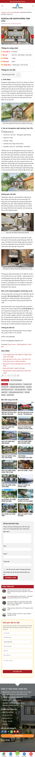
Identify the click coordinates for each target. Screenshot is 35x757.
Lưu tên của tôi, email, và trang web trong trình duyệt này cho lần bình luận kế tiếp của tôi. (16, 572)
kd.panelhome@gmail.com (14, 700)
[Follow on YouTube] (17, 731)
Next (32, 36)
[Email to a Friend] (11, 375)
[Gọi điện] (17, 753)
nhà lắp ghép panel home (16, 392)
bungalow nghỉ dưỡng (16, 384)
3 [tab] (17, 42)
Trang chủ (4, 12)
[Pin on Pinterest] (15, 375)
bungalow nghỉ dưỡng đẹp (17, 387)
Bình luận (6, 531)
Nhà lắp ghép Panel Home (17, 703)
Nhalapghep (17, 23)
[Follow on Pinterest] (14, 731)
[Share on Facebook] (5, 375)
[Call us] (11, 731)
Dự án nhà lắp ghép (13, 12)
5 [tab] (19, 42)
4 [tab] (18, 42)
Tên (4, 546)
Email (5, 554)
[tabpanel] (17, 35)
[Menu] (2, 6)
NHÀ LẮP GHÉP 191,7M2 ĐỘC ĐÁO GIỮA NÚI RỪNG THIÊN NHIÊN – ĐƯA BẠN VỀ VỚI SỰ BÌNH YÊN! (19, 603)
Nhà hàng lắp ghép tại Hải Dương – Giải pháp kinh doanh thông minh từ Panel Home (19, 597)
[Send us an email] (8, 731)
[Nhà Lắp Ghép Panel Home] (17, 6)
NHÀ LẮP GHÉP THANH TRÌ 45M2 (14, 368)
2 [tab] (16, 42)
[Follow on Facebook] (2, 731)
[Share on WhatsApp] (2, 375)
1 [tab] (15, 42)
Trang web (6, 561)
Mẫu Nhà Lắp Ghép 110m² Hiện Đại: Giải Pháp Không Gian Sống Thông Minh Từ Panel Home (20, 591)
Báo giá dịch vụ (7, 718)
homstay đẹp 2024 (20, 389)
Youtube (31, 756)
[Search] (33, 5)
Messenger (24, 756)
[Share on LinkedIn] (18, 375)
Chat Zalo (11, 756)
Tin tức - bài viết (7, 721)
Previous (2, 36)
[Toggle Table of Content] (17, 74)
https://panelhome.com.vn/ (10, 705)
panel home (10, 395)
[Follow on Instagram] (5, 731)
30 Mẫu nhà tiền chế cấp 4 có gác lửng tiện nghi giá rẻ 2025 (19, 614)
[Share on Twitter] (8, 375)
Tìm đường (4, 756)
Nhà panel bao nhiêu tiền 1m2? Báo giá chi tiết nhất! (20, 608)
